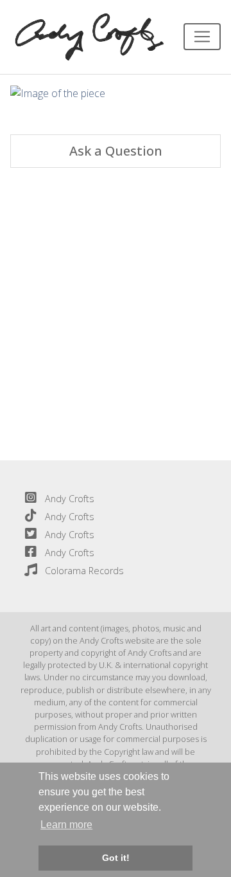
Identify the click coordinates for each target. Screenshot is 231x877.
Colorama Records (84, 571)
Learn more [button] (66, 824)
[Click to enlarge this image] (57, 93)
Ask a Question (115, 150)
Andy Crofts (69, 499)
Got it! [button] (116, 858)
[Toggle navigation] (202, 36)
